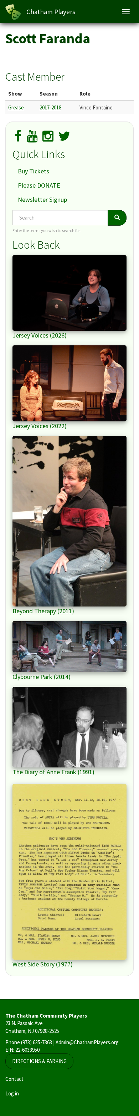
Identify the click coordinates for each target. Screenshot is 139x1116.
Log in (12, 1093)
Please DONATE (39, 185)
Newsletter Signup (42, 199)
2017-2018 (50, 107)
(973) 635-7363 (36, 1042)
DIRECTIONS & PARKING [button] (39, 1061)
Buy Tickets (33, 171)
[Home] (13, 12)
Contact (14, 1078)
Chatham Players (50, 11)
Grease (16, 107)
